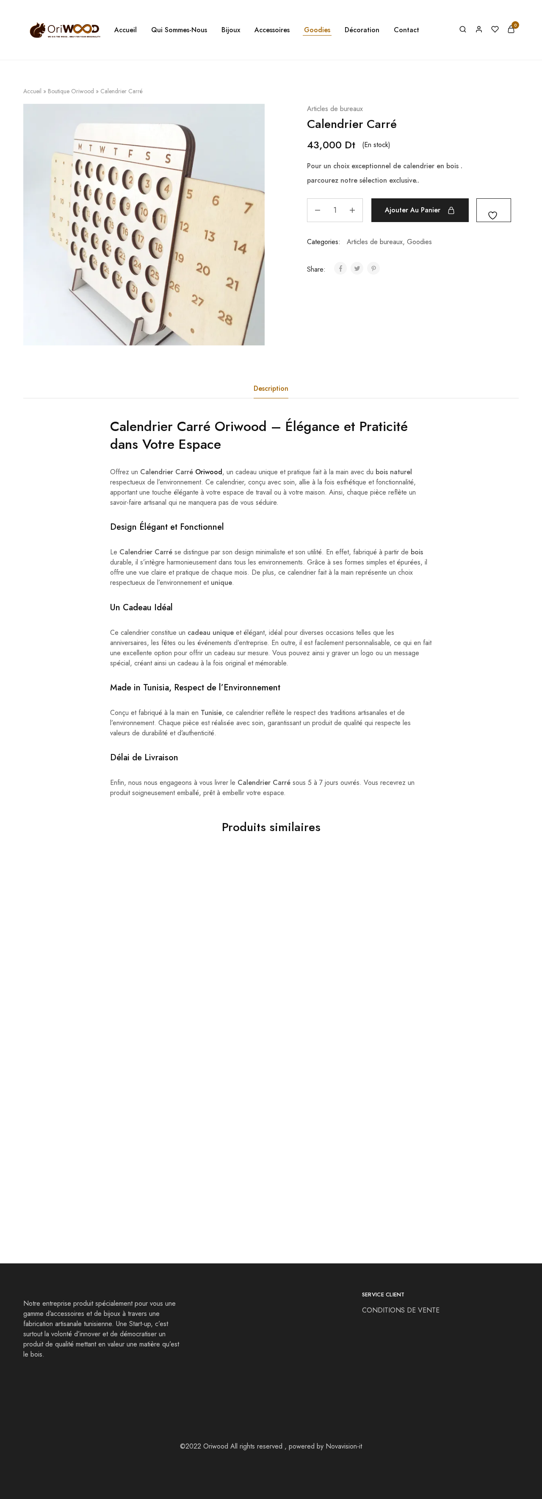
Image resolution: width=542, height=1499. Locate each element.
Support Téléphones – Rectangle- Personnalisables (199, 1000)
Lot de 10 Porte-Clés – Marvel (194, 1176)
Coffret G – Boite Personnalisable (76, 996)
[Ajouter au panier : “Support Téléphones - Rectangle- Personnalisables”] (181, 959)
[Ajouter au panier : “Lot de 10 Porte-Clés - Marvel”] (181, 1138)
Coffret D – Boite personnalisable (323, 996)
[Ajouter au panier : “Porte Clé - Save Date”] (57, 1138)
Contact (406, 30)
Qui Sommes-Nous (179, 30)
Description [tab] (271, 388)
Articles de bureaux (335, 109)
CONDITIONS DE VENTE (402, 1310)
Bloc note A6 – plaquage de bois (447, 996)
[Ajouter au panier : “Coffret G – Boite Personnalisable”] (57, 959)
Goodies (419, 242)
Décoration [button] (362, 30)
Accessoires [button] (272, 30)
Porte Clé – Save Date (58, 1176)
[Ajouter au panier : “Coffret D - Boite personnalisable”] (305, 959)
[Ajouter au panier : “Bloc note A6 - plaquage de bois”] (429, 959)
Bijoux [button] (230, 30)
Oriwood (241, 426)
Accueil (125, 30)
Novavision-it (344, 1446)
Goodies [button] (317, 30)
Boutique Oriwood (71, 91)
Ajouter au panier (412, 210)
